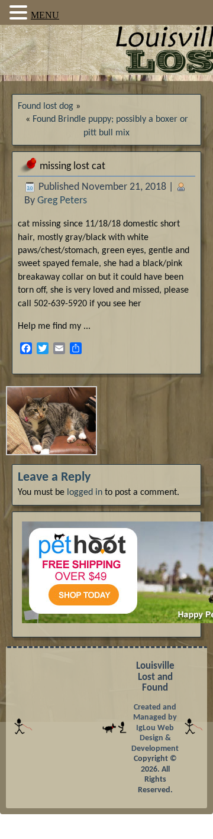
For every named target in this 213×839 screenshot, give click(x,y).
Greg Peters (62, 200)
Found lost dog (45, 106)
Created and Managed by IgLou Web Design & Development (155, 728)
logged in (84, 492)
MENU (45, 15)
